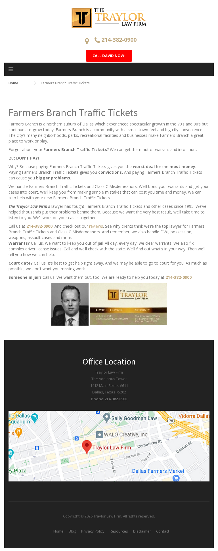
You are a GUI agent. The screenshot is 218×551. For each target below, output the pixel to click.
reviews (96, 226)
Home (58, 531)
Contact (162, 531)
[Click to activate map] (109, 445)
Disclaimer (142, 531)
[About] (70, 304)
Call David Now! (109, 55)
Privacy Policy (92, 531)
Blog (72, 531)
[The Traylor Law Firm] (109, 17)
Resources (119, 531)
